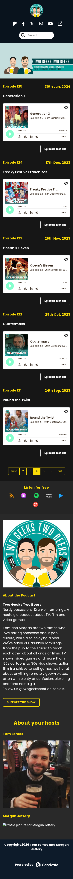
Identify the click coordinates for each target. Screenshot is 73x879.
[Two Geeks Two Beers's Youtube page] (48, 24)
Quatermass (14, 323)
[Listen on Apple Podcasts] (24, 495)
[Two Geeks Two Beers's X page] (29, 24)
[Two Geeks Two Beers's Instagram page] (39, 24)
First (14, 471)
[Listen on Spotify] (36, 495)
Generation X (14, 96)
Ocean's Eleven (16, 248)
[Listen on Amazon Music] (49, 495)
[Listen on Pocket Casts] (36, 504)
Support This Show (21, 702)
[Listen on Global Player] (61, 495)
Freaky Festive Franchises (25, 172)
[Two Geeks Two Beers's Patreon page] (15, 24)
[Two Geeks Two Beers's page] (58, 24)
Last (60, 471)
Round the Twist (17, 400)
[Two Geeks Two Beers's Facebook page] (21, 24)
